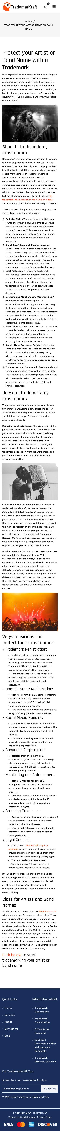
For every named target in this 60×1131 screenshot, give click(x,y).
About (8, 1021)
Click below (11, 955)
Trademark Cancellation (42, 1020)
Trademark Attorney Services (45, 1059)
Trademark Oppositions (42, 1009)
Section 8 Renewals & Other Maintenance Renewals (45, 1045)
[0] (44, 7)
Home (28, 21)
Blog (7, 1035)
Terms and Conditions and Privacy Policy (30, 1117)
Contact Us (11, 1028)
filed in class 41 (47, 911)
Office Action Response (42, 1031)
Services (10, 1014)
